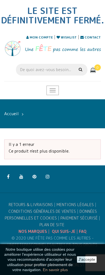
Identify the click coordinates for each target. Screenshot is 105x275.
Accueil (11, 114)
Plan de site (51, 224)
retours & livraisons (31, 204)
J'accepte (86, 259)
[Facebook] (8, 177)
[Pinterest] (34, 177)
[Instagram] (47, 177)
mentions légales (75, 204)
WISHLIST (68, 37)
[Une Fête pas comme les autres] (52, 48)
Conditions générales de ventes (42, 211)
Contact (92, 37)
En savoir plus (55, 269)
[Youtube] (21, 177)
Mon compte (41, 37)
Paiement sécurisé (79, 218)
